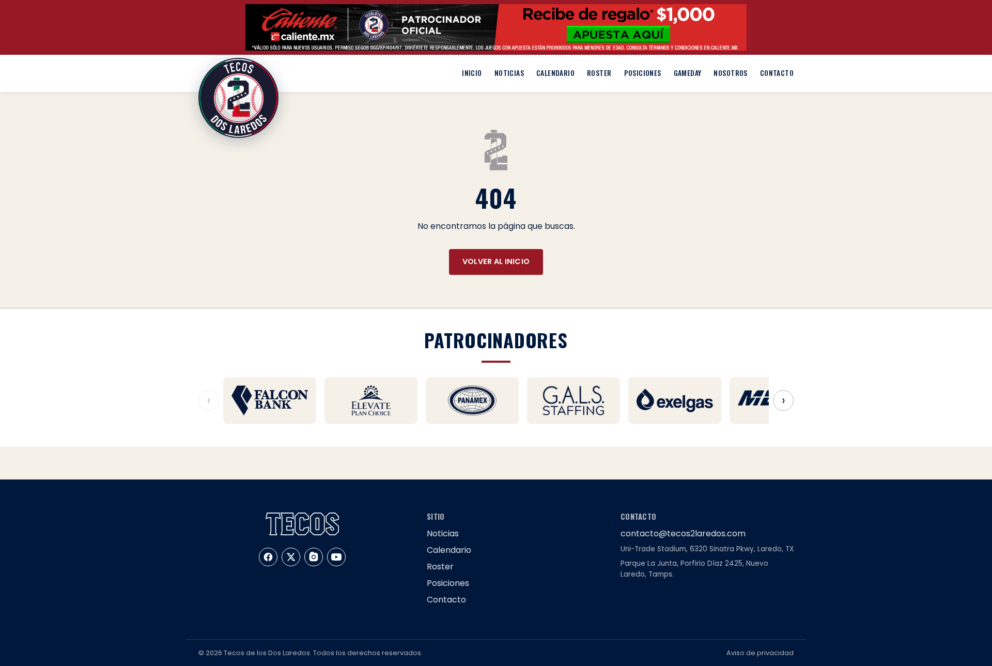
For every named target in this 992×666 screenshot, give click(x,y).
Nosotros (730, 73)
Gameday (688, 73)
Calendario (555, 73)
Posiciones (642, 73)
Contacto (777, 73)
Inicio (472, 73)
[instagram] (313, 557)
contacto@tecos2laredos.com (683, 533)
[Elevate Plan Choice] (370, 400)
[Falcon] (269, 400)
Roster (599, 73)
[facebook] (268, 557)
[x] (291, 557)
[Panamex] (472, 400)
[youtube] (336, 557)
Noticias (509, 73)
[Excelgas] (674, 400)
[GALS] (573, 400)
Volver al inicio (496, 261)
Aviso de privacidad (760, 652)
